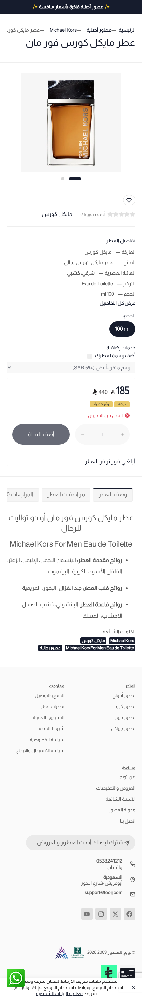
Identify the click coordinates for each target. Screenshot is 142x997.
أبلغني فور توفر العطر (110, 461)
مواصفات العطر (66, 494)
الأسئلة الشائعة (120, 798)
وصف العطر (113, 494)
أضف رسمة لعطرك (115, 355)
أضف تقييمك (92, 214)
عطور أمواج (124, 695)
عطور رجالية (50, 647)
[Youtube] (87, 914)
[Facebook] (129, 914)
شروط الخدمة (50, 728)
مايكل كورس (93, 640)
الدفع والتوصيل (49, 695)
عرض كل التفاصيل (117, 303)
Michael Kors (122, 640)
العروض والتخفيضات (115, 788)
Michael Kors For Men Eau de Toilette (100, 647)
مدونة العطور (122, 809)
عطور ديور (125, 717)
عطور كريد (125, 706)
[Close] (132, 987)
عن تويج (127, 776)
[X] (115, 914)
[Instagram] (101, 914)
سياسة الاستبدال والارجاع (40, 750)
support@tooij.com (103, 892)
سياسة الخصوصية (47, 739)
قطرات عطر (52, 706)
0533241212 (109, 861)
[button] (75, 178)
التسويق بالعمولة (47, 717)
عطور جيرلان (123, 728)
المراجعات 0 (20, 494)
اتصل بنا (127, 821)
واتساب (114, 867)
